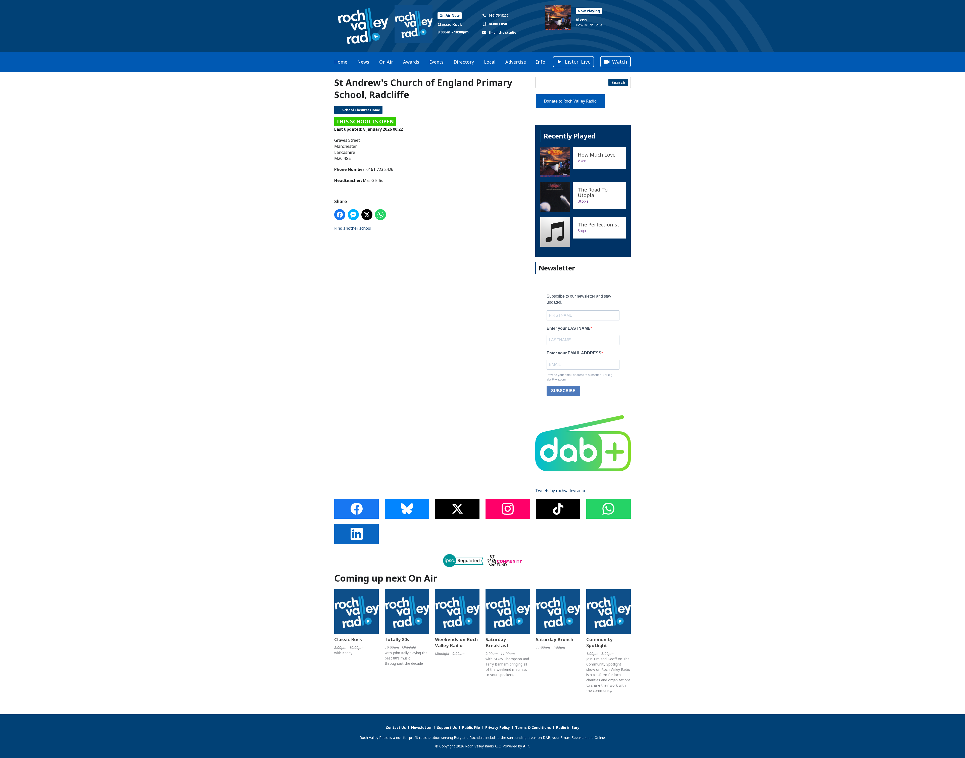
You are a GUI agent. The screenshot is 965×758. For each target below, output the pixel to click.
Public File (471, 727)
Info (540, 62)
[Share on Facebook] (339, 214)
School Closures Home (361, 110)
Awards (411, 62)
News (363, 62)
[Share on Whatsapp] (380, 214)
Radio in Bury (568, 727)
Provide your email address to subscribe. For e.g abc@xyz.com (579, 377)
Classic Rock (450, 24)
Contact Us (396, 727)
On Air (386, 62)
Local (489, 62)
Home (340, 62)
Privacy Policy (497, 727)
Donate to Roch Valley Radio (570, 101)
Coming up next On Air (385, 578)
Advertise (515, 62)
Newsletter (421, 727)
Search (618, 82)
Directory (464, 62)
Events (436, 62)
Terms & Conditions (533, 727)
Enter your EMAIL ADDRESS (574, 353)
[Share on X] (366, 214)
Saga (582, 230)
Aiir (526, 746)
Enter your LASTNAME (569, 328)
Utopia (583, 201)
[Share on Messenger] (353, 214)
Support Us (447, 727)
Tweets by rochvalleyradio (560, 490)
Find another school (352, 228)
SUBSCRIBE (563, 391)
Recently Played (569, 135)
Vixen (581, 20)
